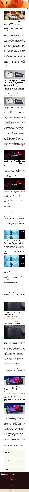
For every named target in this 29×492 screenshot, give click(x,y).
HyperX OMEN (22, 191)
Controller (14, 86)
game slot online (15, 25)
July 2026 (5, 454)
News (10, 25)
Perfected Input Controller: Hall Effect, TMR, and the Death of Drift (14, 83)
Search (2, 473)
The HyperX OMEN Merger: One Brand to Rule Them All (14, 163)
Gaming (18, 86)
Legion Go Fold (16, 390)
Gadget (16, 86)
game (8, 25)
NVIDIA (18, 244)
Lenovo (19, 390)
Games (15, 244)
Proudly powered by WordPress (7, 490)
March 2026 (6, 455)
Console (12, 86)
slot (17, 25)
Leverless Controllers (19, 316)
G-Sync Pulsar (12, 244)
